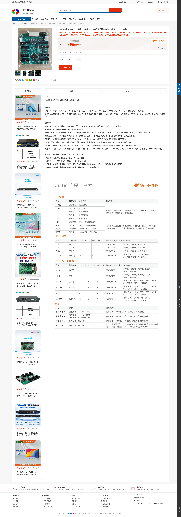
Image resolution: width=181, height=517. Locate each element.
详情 (71, 91)
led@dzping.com (139, 497)
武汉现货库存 (105, 501)
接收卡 (24, 23)
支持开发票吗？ (47, 501)
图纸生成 (53, 19)
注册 (30, 2)
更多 (99, 19)
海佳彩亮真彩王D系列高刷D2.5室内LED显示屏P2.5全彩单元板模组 (27, 129)
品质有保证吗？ (47, 498)
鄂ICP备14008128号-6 (85, 513)
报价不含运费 (105, 507)
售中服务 (15, 501)
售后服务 (15, 504)
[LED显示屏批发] (23, 11)
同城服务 (72, 19)
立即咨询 (66, 67)
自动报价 (44, 19)
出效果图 (63, 19)
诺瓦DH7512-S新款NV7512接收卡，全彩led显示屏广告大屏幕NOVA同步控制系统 (28, 286)
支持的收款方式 (77, 507)
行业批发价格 (105, 504)
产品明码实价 (105, 498)
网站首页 (35, 19)
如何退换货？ (46, 504)
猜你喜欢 (126, 91)
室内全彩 (19, 96)
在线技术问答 (17, 507)
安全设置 (74, 504)
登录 (26, 2)
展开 (179, 89)
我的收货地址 (76, 498)
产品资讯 (91, 19)
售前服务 (15, 498)
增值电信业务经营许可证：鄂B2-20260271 (108, 513)
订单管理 (74, 501)
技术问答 (81, 19)
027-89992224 (138, 495)
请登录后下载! (74, 100)
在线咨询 (137, 500)
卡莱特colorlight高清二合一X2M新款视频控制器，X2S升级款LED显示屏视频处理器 (27, 207)
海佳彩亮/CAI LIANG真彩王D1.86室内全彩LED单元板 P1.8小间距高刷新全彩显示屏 (27, 247)
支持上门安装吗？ (48, 507)
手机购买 (160, 48)
